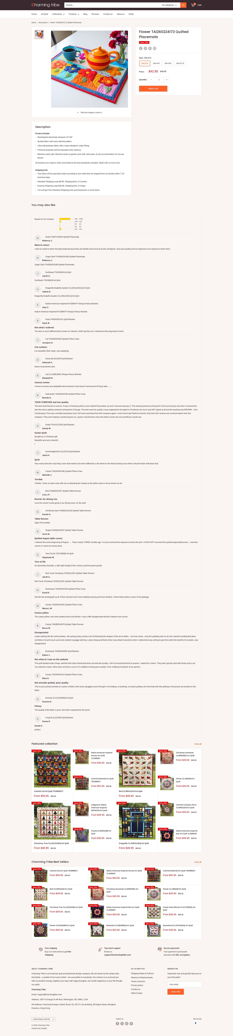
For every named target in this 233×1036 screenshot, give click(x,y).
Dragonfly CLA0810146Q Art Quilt (134, 843)
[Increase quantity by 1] (166, 79)
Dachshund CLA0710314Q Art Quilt (178, 925)
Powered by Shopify (39, 1028)
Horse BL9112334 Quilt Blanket (59, 359)
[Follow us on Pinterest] (131, 1023)
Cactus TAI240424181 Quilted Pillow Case (63, 605)
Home (34, 14)
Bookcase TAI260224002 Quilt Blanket (62, 651)
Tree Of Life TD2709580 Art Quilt (59, 553)
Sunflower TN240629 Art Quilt (58, 272)
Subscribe (175, 992)
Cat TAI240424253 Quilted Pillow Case (62, 339)
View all (198, 744)
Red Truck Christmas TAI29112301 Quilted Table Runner (69, 573)
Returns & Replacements (142, 977)
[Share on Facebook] (140, 48)
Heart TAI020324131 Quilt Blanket (60, 319)
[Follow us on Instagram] (126, 1023)
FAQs (131, 14)
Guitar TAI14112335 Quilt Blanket (59, 425)
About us (121, 14)
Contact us (108, 14)
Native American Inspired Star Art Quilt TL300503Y (186, 832)
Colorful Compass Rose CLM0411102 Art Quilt (186, 806)
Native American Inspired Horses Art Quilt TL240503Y (101, 755)
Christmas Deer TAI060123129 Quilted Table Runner (68, 511)
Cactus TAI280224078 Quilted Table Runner (64, 624)
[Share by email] (154, 48)
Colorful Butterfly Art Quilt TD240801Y (102, 780)
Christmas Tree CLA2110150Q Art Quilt (51, 843)
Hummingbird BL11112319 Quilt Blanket (62, 451)
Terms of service (138, 981)
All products (43, 22)
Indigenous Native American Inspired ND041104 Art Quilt (99, 808)
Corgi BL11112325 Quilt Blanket (59, 718)
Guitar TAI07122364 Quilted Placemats (62, 237)
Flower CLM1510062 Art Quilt (62, 925)
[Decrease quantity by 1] (151, 79)
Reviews (95, 14)
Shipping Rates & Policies (142, 973)
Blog (85, 14)
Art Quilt (44, 14)
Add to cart (153, 89)
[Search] (183, 5)
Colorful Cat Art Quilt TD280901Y (48, 791)
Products (72, 14)
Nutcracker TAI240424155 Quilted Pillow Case (65, 394)
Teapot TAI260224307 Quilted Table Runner (64, 530)
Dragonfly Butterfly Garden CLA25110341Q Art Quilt (67, 288)
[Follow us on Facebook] (117, 1023)
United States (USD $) (41, 1019)
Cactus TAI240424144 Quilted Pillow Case (63, 674)
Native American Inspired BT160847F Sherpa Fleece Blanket (71, 304)
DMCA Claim (136, 993)
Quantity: (143, 80)
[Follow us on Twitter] (122, 1023)
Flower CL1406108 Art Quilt (185, 780)
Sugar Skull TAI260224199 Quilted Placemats (65, 257)
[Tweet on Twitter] (150, 48)
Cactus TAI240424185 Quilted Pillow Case (63, 471)
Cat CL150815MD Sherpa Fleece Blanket (63, 374)
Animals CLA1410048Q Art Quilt (59, 698)
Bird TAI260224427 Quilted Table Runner (63, 491)
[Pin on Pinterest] (145, 48)
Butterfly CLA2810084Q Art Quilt (120, 925)
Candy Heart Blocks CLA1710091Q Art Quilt (179, 908)
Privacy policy (137, 985)
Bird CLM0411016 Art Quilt (130, 791)
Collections (57, 14)
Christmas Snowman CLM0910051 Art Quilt (185, 754)
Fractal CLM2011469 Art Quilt (101, 832)
